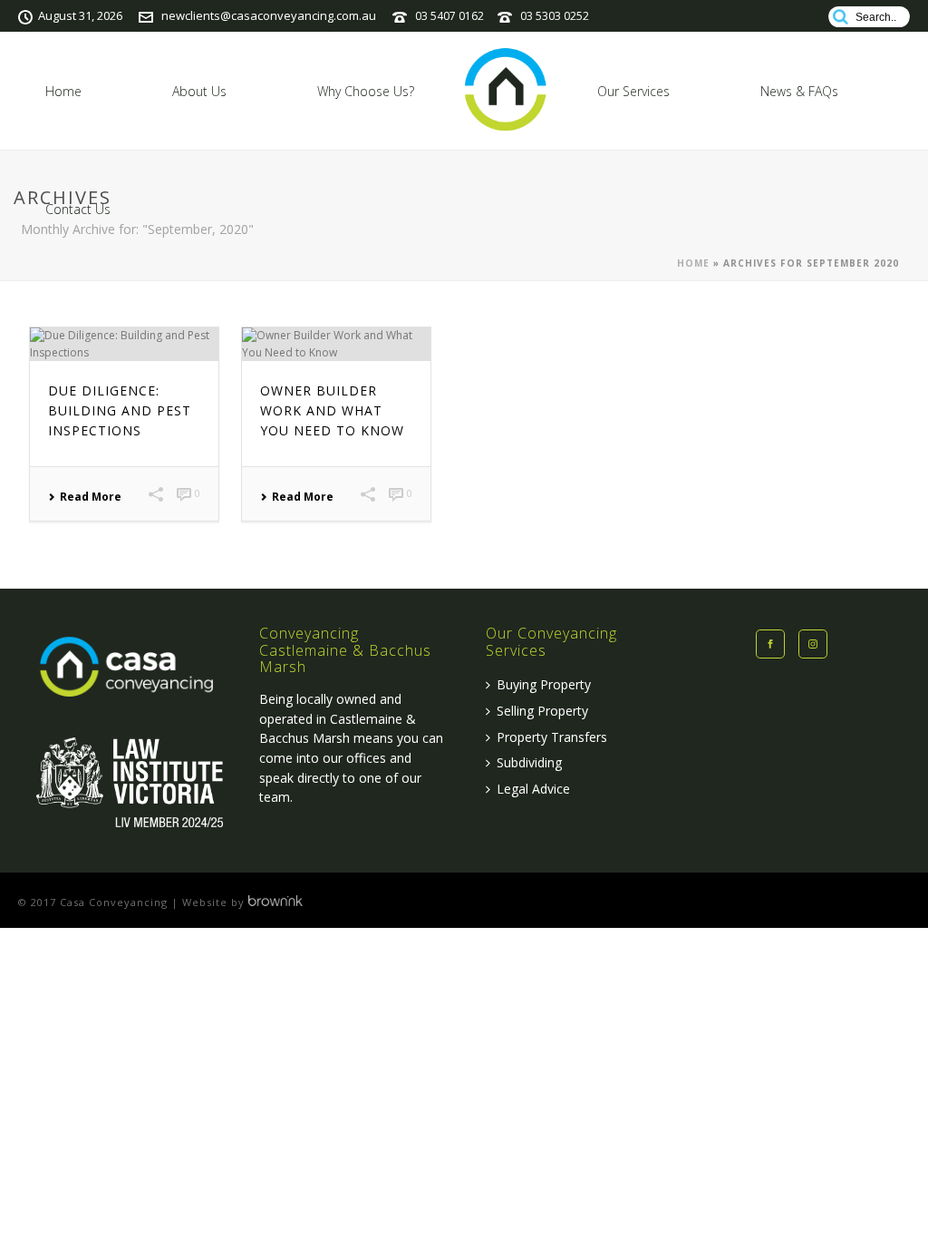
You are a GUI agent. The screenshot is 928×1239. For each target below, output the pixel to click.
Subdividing (529, 762)
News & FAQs (799, 91)
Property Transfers (552, 737)
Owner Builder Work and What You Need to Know (332, 410)
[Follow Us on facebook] (770, 644)
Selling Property (542, 710)
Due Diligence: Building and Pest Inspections (119, 410)
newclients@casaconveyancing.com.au (268, 15)
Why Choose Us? (365, 91)
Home (63, 91)
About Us (199, 91)
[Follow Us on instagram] (812, 644)
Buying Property (544, 684)
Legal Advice (533, 788)
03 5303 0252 (554, 16)
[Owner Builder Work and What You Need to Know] (336, 344)
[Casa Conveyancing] (505, 91)
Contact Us (78, 209)
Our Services (633, 91)
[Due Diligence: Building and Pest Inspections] (124, 344)
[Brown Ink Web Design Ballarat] (275, 902)
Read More (90, 497)
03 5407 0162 (449, 16)
